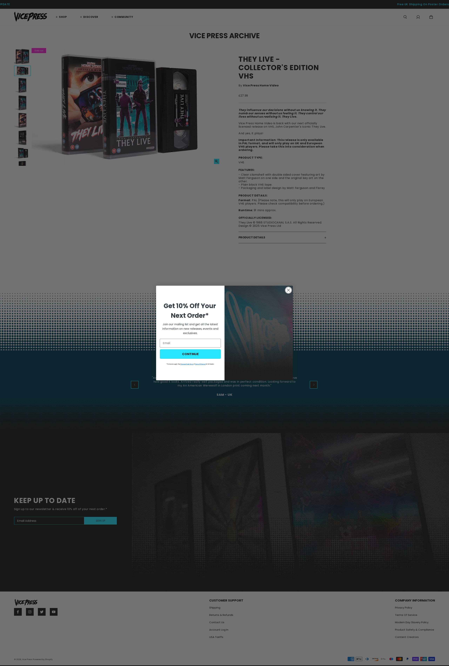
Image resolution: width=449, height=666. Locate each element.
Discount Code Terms (186, 364)
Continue (190, 354)
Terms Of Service (200, 364)
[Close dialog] (288, 290)
